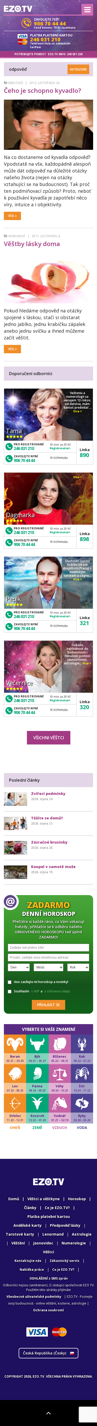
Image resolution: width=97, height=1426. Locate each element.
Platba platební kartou (48, 1216)
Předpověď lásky (65, 1225)
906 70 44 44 (24, 460)
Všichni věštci (48, 738)
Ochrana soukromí (48, 1310)
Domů (13, 1198)
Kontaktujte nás (27, 1260)
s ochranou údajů (57, 991)
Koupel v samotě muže (53, 866)
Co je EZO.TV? (57, 1207)
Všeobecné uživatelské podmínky (33, 1296)
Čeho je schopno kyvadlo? (42, 90)
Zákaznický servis (64, 1260)
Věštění (18, 1243)
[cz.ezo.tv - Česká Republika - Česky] (18, 8)
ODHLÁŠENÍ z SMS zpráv (48, 1278)
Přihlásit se (48, 1004)
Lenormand (53, 1234)
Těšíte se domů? (47, 817)
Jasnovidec (43, 1243)
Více (11, 216)
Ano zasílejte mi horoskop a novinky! (41, 982)
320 (84, 707)
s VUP (35, 991)
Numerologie (74, 1243)
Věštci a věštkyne (43, 1198)
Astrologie (82, 1234)
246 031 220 (75, 54)
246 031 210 (24, 448)
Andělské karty (27, 1225)
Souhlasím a (42, 991)
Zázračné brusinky (49, 842)
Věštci (48, 1251)
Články (30, 1207)
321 (84, 623)
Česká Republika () (45, 1353)
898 (84, 539)
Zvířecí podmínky (48, 793)
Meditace (15, 83)
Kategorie (78, 69)
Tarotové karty (20, 1234)
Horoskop (16, 236)
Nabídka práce (32, 1269)
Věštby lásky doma (32, 243)
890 (84, 455)
